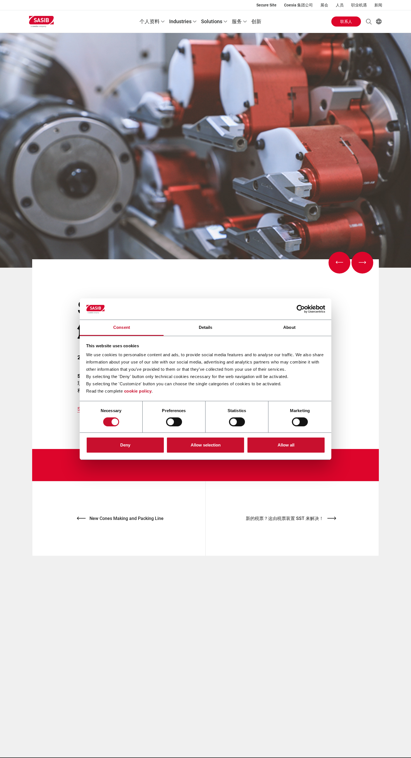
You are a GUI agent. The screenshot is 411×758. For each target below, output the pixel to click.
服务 (237, 21)
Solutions (211, 21)
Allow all (286, 445)
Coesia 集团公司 (298, 5)
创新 (256, 21)
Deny (125, 445)
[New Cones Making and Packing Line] (339, 263)
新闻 (378, 5)
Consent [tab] (121, 327)
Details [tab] (205, 327)
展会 (324, 5)
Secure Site (266, 5)
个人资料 (150, 21)
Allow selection (206, 445)
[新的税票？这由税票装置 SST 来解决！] (362, 263)
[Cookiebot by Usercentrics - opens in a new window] (300, 309)
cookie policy (138, 391)
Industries (180, 21)
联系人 (346, 21)
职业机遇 (359, 5)
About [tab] (289, 327)
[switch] (174, 421)
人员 (340, 5)
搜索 (368, 21)
